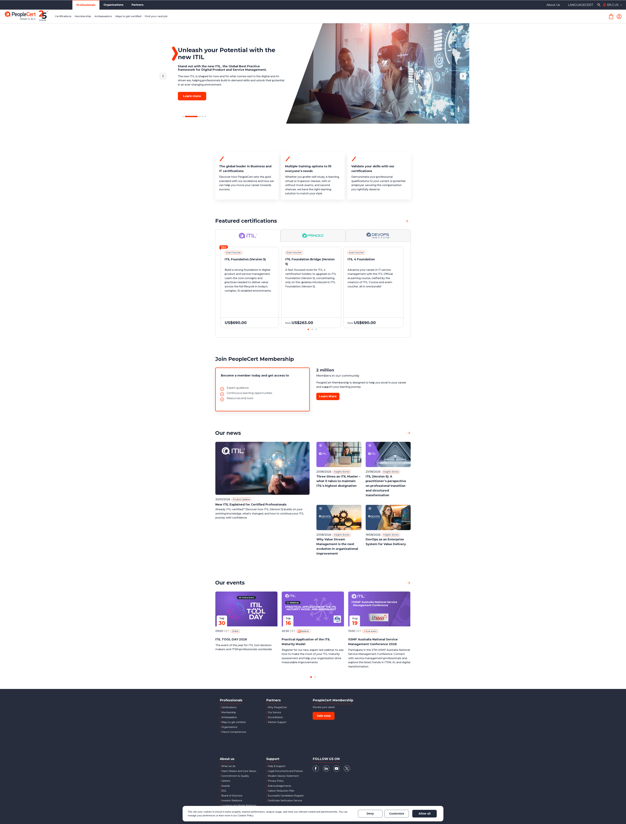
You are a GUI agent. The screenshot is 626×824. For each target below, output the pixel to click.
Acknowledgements (279, 785)
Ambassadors (229, 717)
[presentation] (38, 290)
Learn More (328, 396)
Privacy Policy (276, 780)
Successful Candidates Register (286, 795)
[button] (183, 116)
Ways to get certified (233, 722)
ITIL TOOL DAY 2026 (231, 639)
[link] (407, 221)
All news (398, 432)
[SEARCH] (598, 4)
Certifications (228, 707)
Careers (225, 780)
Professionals (85, 5)
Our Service (274, 712)
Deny (370, 813)
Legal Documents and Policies (285, 771)
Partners (137, 4)
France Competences (233, 731)
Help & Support (276, 766)
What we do (228, 766)
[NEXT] (463, 76)
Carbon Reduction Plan (281, 790)
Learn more (192, 92)
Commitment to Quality (235, 775)
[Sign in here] (619, 16)
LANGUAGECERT (580, 5)
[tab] (247, 235)
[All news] (409, 433)
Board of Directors (231, 795)
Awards (225, 785)
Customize (396, 813)
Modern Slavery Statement (283, 775)
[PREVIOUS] (163, 76)
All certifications (391, 220)
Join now (324, 716)
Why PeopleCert (277, 707)
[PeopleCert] (29, 16)
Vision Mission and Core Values (238, 771)
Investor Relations (231, 800)
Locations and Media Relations (238, 805)
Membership (228, 712)
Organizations (113, 4)
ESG (223, 790)
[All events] (409, 583)
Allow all (424, 813)
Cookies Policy (245, 815)
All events (397, 582)
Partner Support (277, 722)
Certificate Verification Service (285, 800)
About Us (553, 5)
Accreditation (275, 717)
